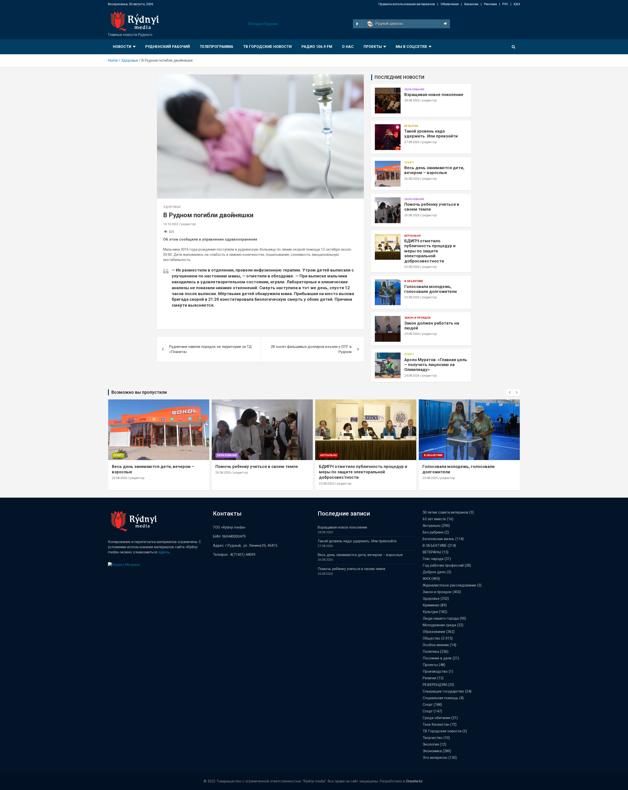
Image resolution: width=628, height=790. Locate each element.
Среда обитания (436, 718)
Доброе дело (434, 572)
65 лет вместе (434, 519)
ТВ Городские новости (267, 46)
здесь (164, 552)
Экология (431, 744)
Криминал (431, 605)
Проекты (373, 46)
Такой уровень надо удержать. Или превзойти (431, 133)
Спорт (409, 162)
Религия (429, 678)
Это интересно (435, 757)
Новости (122, 46)
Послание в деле (437, 658)
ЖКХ (427, 578)
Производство (435, 671)
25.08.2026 (411, 267)
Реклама (490, 4)
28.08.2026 (411, 100)
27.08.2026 (411, 142)
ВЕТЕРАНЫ (432, 552)
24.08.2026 (411, 375)
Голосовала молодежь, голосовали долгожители (430, 289)
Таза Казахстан (436, 724)
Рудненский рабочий (167, 46)
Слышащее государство (443, 691)
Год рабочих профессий (443, 565)
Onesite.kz (414, 781)
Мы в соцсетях (411, 46)
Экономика (432, 751)
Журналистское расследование (449, 585)
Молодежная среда (439, 625)
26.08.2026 (411, 178)
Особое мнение (436, 645)
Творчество (433, 738)
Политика (431, 651)
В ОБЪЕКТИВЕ (413, 281)
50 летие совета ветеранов (445, 512)
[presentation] (509, 392)
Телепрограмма (216, 46)
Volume (444, 24)
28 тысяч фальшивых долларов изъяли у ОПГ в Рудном (311, 349)
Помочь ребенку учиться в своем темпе (256, 466)
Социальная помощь (440, 698)
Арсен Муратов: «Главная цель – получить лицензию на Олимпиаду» (435, 364)
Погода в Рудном (262, 24)
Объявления (450, 4)
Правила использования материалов (407, 4)
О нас (348, 46)
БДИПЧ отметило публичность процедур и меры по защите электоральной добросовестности (430, 250)
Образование (414, 89)
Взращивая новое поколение (433, 94)
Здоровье (172, 207)
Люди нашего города (441, 618)
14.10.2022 (170, 224)
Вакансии (471, 4)
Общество (431, 638)
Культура (411, 126)
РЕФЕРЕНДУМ (435, 684)
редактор (188, 224)
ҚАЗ (517, 4)
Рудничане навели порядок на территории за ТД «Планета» (210, 349)
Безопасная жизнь (438, 539)
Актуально (412, 235)
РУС (505, 4)
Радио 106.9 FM (316, 46)
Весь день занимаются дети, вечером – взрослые (434, 170)
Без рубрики (433, 532)
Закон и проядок (417, 317)
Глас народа (433, 559)
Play (357, 24)
